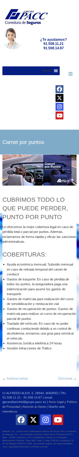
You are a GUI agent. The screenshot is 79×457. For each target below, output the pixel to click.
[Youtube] (59, 115)
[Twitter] (59, 98)
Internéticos (9, 411)
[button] (47, 70)
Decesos (67, 378)
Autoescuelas (15, 378)
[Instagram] (59, 107)
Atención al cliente (34, 406)
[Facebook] (59, 89)
